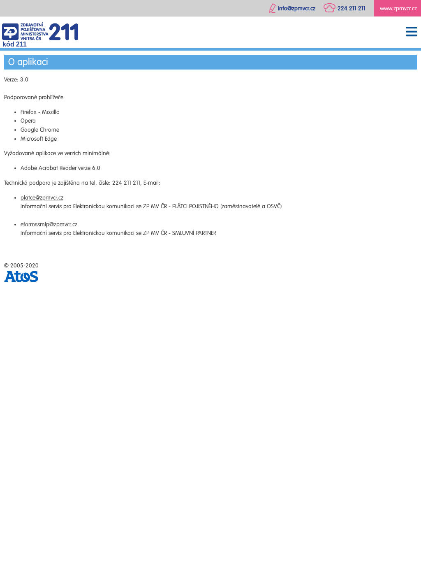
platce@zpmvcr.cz (42, 197)
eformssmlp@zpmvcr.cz (49, 224)
